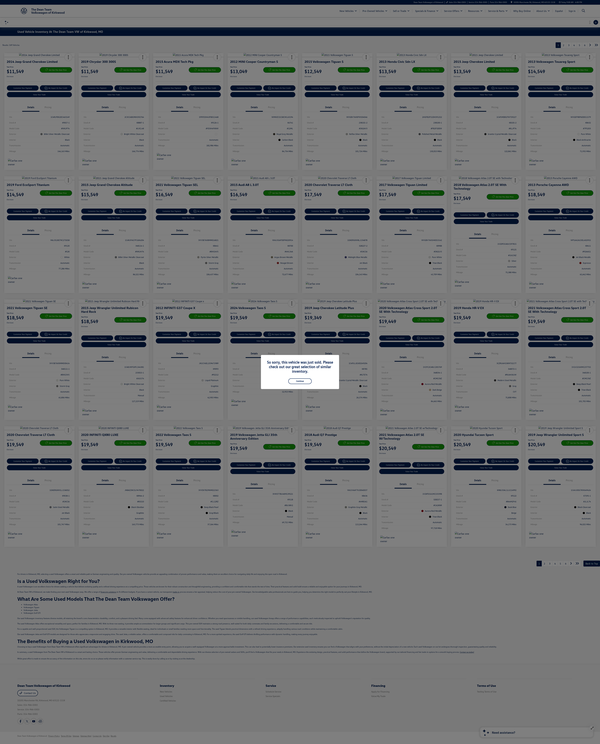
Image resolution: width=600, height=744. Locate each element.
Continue (300, 381)
